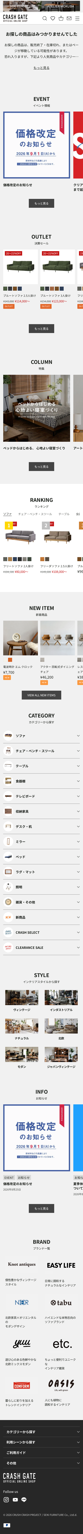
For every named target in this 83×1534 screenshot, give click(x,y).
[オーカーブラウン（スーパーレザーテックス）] (15, 289)
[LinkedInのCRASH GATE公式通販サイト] (24, 1500)
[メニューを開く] (77, 18)
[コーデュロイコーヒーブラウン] (52, 289)
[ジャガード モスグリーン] (29, 559)
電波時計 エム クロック (18, 667)
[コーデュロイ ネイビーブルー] (15, 559)
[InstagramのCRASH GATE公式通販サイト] (6, 1500)
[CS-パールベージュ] (42, 660)
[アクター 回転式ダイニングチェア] (57, 638)
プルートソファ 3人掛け (55, 295)
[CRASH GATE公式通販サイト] (15, 18)
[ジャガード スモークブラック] (20, 559)
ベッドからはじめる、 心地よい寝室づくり (34, 448)
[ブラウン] (10, 660)
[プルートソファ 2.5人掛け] (20, 267)
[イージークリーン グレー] (79, 289)
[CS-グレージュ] (79, 660)
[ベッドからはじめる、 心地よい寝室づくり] (36, 408)
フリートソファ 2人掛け (18, 566)
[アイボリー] (5, 660)
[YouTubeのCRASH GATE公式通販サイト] (15, 1500)
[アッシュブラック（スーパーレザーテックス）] (10, 289)
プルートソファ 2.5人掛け (19, 295)
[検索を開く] (44, 18)
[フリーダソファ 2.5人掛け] (57, 537)
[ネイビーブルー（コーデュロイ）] (20, 289)
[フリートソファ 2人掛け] (20, 537)
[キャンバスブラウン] (47, 559)
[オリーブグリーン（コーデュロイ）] (5, 289)
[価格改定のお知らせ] (36, 145)
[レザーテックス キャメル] (10, 559)
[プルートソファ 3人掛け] (57, 267)
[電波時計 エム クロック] (20, 638)
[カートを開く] (61, 18)
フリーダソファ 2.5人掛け (56, 566)
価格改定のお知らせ (17, 185)
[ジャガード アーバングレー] (25, 559)
